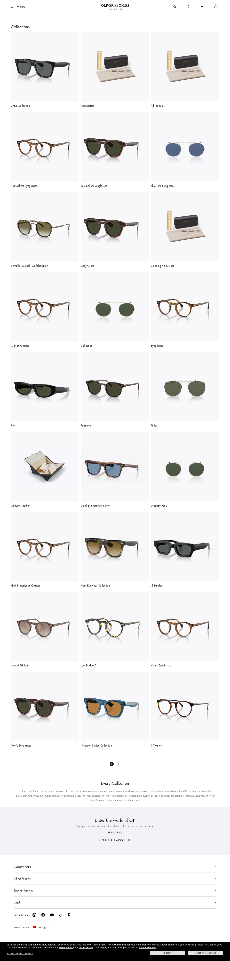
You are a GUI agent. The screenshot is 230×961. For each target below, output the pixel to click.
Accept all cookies (205, 953)
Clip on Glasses (20, 345)
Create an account (115, 840)
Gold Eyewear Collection (95, 505)
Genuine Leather (20, 505)
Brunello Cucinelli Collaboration (29, 265)
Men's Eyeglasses (161, 665)
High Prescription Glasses (25, 585)
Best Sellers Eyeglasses (24, 186)
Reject (168, 953)
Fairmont (86, 425)
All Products (157, 106)
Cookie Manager (147, 947)
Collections (87, 345)
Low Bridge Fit (89, 665)
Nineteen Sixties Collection (96, 745)
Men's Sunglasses (21, 745)
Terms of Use (86, 947)
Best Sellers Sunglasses (94, 186)
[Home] (115, 7)
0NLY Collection (20, 106)
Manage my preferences (20, 954)
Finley (154, 425)
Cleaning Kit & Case (162, 265)
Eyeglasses (157, 345)
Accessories (87, 106)
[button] (18, 7)
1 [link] (111, 764)
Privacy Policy (66, 947)
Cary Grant (87, 265)
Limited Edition (19, 665)
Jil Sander (156, 585)
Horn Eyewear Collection (95, 585)
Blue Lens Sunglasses (163, 186)
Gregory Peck (159, 505)
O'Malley (156, 745)
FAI (13, 425)
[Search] (174, 6)
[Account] (202, 6)
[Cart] (215, 6)
